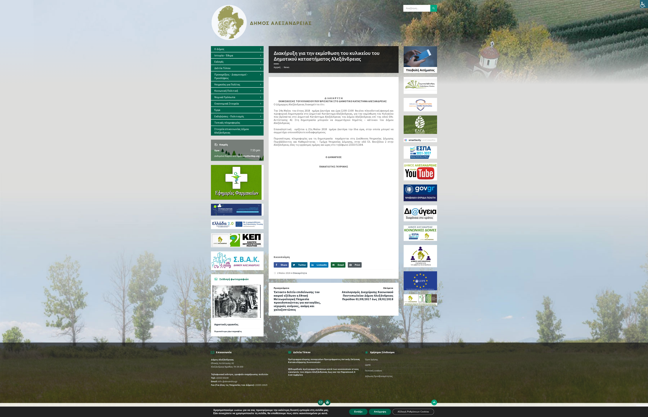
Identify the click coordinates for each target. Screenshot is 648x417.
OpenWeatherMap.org (248, 156)
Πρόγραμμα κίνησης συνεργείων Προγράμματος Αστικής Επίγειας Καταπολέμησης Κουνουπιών (324, 361)
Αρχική (277, 67)
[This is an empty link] (434, 402)
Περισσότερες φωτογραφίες (228, 331)
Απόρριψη (380, 411)
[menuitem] (237, 49)
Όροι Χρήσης (371, 359)
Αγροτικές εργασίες (226, 324)
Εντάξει (358, 411)
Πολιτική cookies (373, 370)
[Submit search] (433, 8)
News (286, 67)
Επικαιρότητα (300, 273)
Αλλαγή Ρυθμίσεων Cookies (413, 411)
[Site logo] (261, 39)
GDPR (368, 365)
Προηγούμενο (281, 288)
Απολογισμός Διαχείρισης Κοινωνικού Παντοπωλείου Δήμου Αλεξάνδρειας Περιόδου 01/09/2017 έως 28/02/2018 (367, 295)
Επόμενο (388, 288)
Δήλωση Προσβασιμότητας (379, 376)
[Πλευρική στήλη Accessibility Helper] (644, 4)
